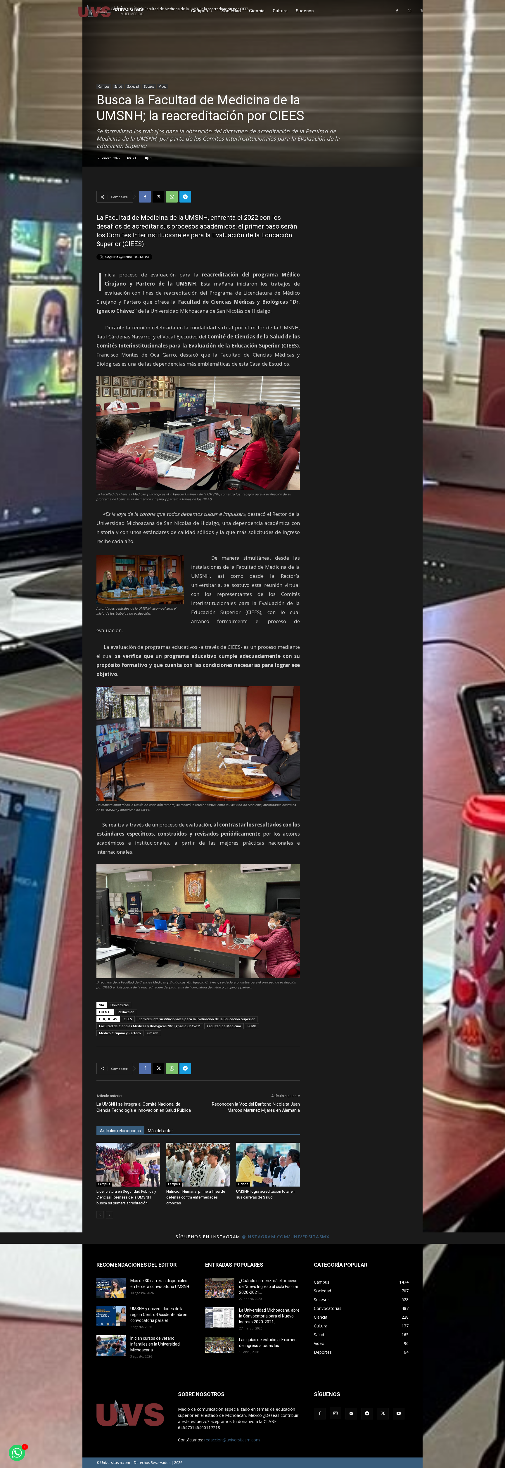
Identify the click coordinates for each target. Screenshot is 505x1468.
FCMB (252, 1026)
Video (162, 86)
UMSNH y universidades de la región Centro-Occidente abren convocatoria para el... (158, 1314)
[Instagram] (409, 11)
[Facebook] (397, 11)
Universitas (119, 1005)
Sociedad (133, 86)
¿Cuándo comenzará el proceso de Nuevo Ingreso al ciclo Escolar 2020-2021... (268, 1286)
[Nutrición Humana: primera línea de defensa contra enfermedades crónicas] (198, 1165)
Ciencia (243, 1184)
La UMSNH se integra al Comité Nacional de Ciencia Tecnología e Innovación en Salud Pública (143, 1107)
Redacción (126, 1012)
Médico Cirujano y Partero (120, 1033)
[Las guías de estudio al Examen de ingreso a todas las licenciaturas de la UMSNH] (219, 1345)
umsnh (152, 1033)
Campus (103, 86)
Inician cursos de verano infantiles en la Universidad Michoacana (155, 1344)
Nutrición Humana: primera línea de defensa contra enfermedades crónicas (195, 1197)
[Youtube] (398, 1413)
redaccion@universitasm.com (232, 1440)
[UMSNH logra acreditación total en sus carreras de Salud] (268, 1165)
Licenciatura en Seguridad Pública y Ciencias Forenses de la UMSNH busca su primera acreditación (126, 1197)
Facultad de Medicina (224, 1026)
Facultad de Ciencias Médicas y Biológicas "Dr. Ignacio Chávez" (149, 1026)
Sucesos (149, 86)
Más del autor (160, 1130)
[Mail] (351, 1413)
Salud (118, 86)
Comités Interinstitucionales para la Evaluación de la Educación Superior (197, 1019)
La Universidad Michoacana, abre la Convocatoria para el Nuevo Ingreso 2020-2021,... (269, 1316)
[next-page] (109, 1214)
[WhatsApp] (172, 197)
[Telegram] (185, 197)
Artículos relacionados (120, 1130)
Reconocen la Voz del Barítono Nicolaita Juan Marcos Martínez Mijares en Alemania (256, 1107)
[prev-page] (100, 1214)
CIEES (128, 1019)
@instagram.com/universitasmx (285, 1236)
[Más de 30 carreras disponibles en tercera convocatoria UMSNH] (111, 1288)
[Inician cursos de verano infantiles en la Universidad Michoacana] (111, 1345)
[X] (422, 11)
